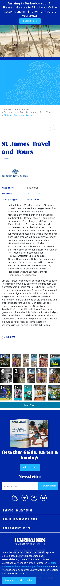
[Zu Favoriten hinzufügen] (53, 128)
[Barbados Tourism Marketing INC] (30, 541)
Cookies (52, 563)
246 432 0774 (33, 194)
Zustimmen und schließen (18, 580)
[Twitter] (24, 498)
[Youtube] (43, 498)
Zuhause (6, 109)
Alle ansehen (30, 467)
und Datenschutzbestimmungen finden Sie (25, 566)
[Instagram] (15, 498)
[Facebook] (34, 498)
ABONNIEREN (48, 486)
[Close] (57, 3)
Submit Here (30, 21)
